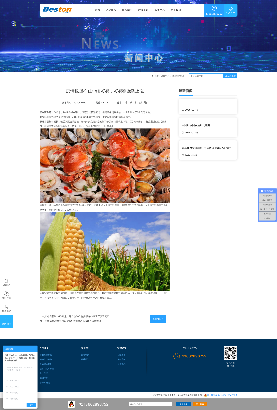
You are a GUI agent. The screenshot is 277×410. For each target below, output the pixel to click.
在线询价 (143, 10)
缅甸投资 (44, 378)
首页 (97, 10)
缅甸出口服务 (46, 359)
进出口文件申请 (47, 368)
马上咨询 (200, 404)
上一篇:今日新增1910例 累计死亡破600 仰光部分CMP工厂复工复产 (74, 316)
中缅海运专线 (46, 354)
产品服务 (111, 10)
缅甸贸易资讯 (178, 76)
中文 (228, 12)
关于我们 (176, 10)
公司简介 (85, 354)
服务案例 (127, 10)
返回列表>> (158, 319)
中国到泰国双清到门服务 (196, 125)
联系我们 (85, 359)
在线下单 (121, 354)
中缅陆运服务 (46, 364)
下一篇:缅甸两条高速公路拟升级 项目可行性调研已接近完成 (70, 321)
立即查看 (230, 75)
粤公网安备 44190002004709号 (222, 395)
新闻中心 (159, 10)
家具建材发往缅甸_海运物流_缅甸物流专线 (206, 148)
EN (234, 12)
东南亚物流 (45, 382)
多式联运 (44, 373)
